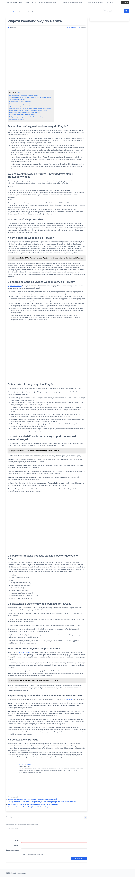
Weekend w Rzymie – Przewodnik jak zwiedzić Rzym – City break (30, 807)
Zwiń (19, 92)
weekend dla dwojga (24, 652)
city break (69, 699)
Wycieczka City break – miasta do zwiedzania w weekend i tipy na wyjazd (33, 804)
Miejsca (13, 11)
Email (16, 845)
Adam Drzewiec (73, 27)
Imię (17, 840)
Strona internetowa (12, 850)
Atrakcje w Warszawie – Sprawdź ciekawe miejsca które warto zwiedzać (32, 799)
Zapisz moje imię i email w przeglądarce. (32, 854)
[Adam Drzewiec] (12, 770)
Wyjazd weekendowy (14, 286)
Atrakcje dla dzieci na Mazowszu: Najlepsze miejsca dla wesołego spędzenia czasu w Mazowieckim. (42, 802)
